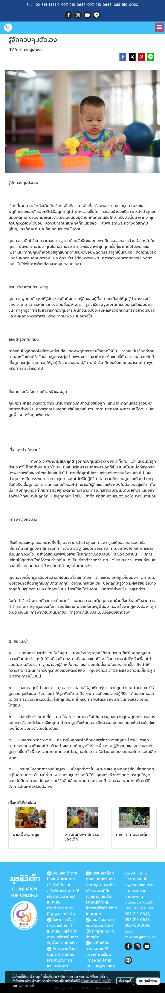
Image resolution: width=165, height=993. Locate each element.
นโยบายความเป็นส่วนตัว (96, 981)
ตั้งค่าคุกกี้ (125, 981)
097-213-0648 (99, 4)
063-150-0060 (126, 4)
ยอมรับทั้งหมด (148, 981)
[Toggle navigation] (159, 27)
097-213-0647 (73, 4)
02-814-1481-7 (47, 4)
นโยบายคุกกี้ (26, 985)
